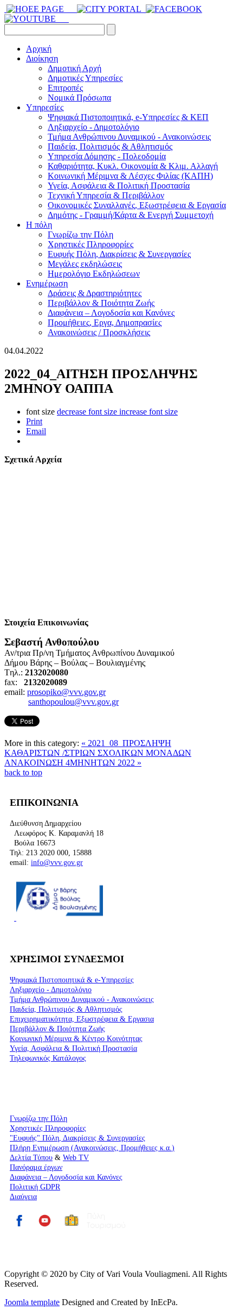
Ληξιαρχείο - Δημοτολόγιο (93, 126)
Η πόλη (39, 224)
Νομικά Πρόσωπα (79, 97)
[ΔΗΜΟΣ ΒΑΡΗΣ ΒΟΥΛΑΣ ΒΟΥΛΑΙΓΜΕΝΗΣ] (69, 9)
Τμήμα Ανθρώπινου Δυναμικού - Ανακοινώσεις (129, 136)
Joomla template (32, 1302)
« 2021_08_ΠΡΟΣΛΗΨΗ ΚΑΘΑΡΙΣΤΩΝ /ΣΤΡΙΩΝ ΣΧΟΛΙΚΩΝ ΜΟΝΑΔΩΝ (97, 747)
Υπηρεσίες (44, 107)
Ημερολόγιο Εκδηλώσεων (94, 273)
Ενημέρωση (47, 283)
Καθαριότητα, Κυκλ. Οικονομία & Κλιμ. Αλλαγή (133, 166)
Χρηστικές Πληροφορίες (90, 244)
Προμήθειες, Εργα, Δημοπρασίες (104, 322)
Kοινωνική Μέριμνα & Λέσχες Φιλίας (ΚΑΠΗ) (130, 175)
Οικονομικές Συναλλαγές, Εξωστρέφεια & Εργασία (137, 205)
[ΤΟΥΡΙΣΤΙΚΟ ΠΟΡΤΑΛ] (110, 9)
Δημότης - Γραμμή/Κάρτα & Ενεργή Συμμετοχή (130, 215)
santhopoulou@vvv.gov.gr (73, 701)
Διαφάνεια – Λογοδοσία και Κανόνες (111, 312)
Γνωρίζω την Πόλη (80, 234)
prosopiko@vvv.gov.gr (66, 692)
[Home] (5, 9)
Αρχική (38, 48)
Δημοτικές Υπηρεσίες (85, 78)
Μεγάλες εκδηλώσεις (85, 263)
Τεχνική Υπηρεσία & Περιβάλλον (106, 195)
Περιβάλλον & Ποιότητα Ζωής (101, 303)
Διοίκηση (42, 58)
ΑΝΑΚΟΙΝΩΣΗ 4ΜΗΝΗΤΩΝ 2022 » (72, 762)
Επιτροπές (65, 87)
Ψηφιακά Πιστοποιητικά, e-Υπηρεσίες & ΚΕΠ (128, 117)
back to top (23, 772)
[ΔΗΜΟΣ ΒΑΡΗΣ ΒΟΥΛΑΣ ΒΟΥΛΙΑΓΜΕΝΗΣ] (36, 9)
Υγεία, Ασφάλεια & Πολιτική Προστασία (119, 185)
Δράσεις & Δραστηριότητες (94, 293)
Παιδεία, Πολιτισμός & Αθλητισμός (110, 146)
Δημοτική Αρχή (74, 68)
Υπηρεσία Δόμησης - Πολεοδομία (107, 156)
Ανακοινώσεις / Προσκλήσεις (99, 332)
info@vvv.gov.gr (57, 862)
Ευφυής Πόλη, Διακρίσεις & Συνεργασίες (119, 254)
